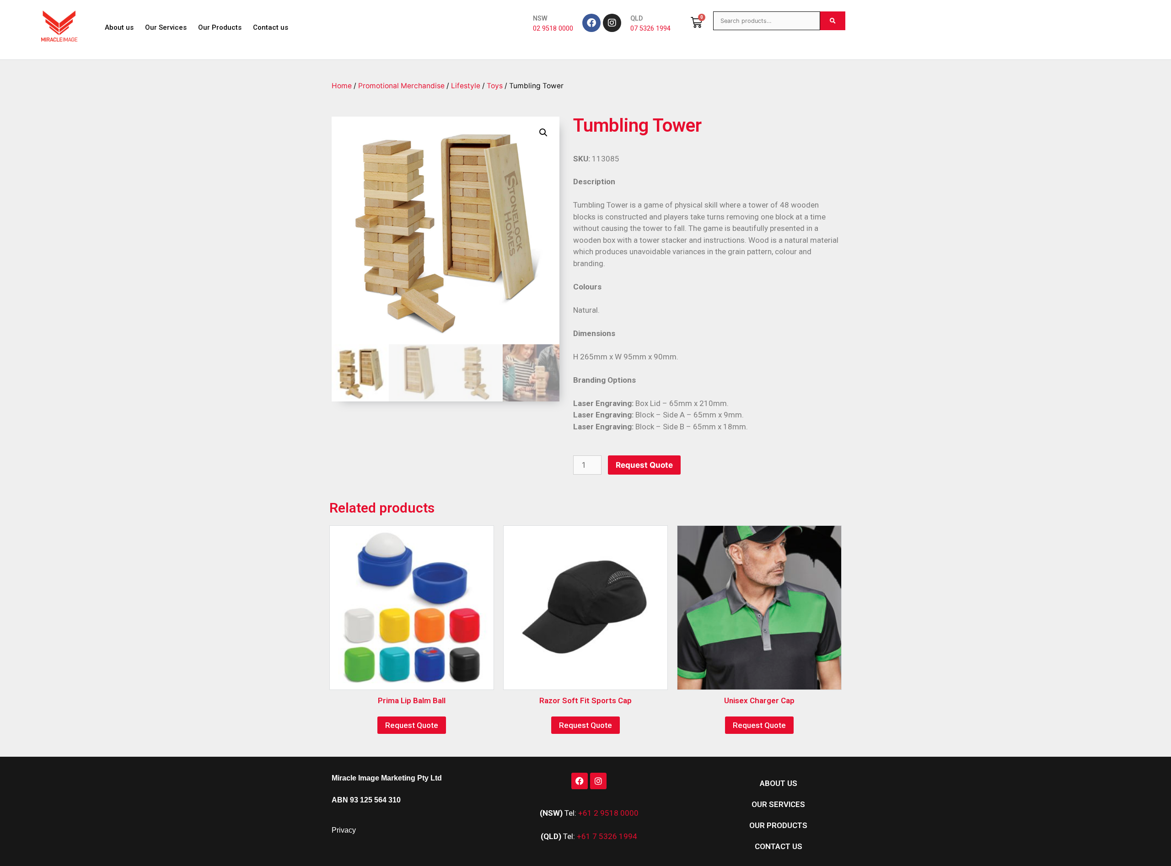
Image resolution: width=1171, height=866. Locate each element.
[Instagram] (612, 23)
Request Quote (644, 465)
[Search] (832, 20)
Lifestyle (465, 85)
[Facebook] (591, 23)
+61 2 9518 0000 (608, 813)
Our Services (166, 27)
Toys (495, 85)
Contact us (270, 27)
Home (342, 85)
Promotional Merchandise (401, 85)
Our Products (220, 27)
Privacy (344, 830)
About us (119, 27)
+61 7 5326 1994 (607, 836)
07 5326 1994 (650, 28)
